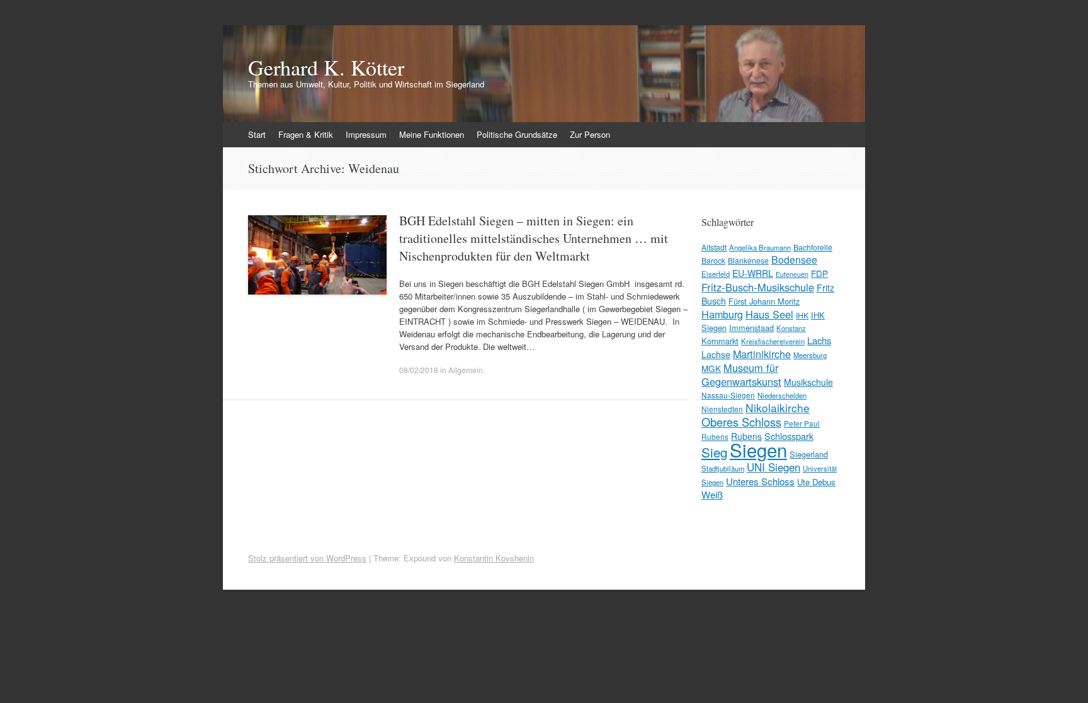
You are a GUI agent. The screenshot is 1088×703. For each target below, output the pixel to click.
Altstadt (714, 247)
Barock (713, 260)
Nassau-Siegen (728, 395)
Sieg (714, 451)
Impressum (366, 134)
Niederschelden (782, 395)
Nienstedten (722, 408)
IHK (802, 315)
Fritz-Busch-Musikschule (757, 287)
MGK (711, 368)
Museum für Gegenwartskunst (741, 374)
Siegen (758, 449)
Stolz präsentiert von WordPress (307, 558)
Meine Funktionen (431, 134)
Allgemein (465, 369)
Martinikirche (762, 353)
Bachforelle (812, 247)
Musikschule (808, 382)
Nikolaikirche (777, 407)
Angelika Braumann (760, 247)
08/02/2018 (418, 369)
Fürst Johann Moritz (764, 301)
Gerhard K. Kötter (326, 67)
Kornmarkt (720, 341)
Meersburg (810, 355)
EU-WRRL (752, 273)
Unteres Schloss (760, 481)
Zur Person (590, 134)
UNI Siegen (773, 467)
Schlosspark (788, 435)
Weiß (712, 494)
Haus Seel (769, 314)
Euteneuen (792, 274)
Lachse (715, 354)
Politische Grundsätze (517, 134)
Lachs (819, 340)
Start (257, 134)
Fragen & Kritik (305, 134)
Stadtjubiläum (722, 468)
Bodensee (794, 259)
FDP (819, 273)
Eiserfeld (715, 274)
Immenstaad (751, 328)
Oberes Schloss (741, 421)
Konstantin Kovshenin (494, 558)
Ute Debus (816, 482)
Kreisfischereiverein (773, 341)
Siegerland (809, 454)
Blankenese (748, 260)
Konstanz (791, 328)
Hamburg (722, 314)
